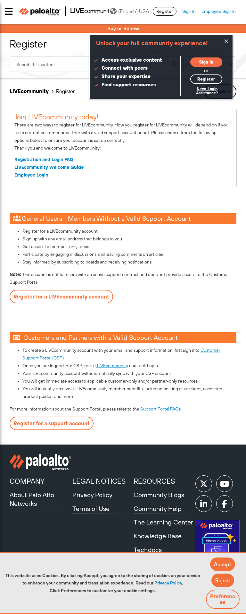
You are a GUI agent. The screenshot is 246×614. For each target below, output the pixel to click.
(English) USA (133, 11)
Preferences (222, 599)
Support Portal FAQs (160, 408)
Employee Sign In (218, 11)
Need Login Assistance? (207, 91)
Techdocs (148, 549)
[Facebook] (224, 503)
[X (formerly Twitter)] (203, 483)
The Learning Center (163, 522)
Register (164, 11)
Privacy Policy (168, 582)
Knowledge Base (158, 536)
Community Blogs (159, 494)
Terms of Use (91, 508)
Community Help (158, 508)
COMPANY (27, 481)
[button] (222, 564)
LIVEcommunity (29, 91)
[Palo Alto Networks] (40, 462)
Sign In (189, 11)
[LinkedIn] (203, 503)
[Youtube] (224, 483)
